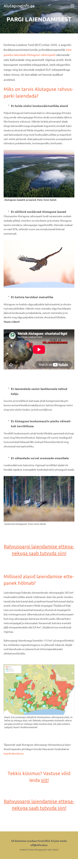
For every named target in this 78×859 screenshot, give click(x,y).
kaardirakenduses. (14, 753)
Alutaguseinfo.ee (19, 5)
